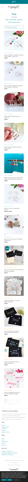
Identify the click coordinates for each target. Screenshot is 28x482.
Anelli (5, 236)
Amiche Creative (16, 22)
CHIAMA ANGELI (5, 427)
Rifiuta (9, 479)
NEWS (3, 440)
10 (9, 403)
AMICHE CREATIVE (6, 432)
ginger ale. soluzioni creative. (15, 464)
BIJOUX (3, 425)
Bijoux (7, 19)
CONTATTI (4, 445)
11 (13, 403)
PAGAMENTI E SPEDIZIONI (7, 454)
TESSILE (3, 430)
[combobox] (14, 27)
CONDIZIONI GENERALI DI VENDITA (9, 453)
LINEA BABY (4, 428)
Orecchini (10, 52)
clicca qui (24, 477)
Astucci (6, 267)
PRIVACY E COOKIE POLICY (7, 451)
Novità (10, 267)
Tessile (9, 22)
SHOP (3, 438)
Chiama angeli (13, 19)
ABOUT (3, 443)
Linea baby (19, 19)
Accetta (4, 479)
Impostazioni (16, 479)
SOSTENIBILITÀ (5, 441)
